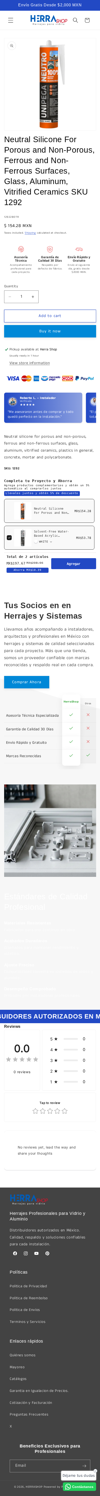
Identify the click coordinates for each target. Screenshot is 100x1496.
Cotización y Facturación (31, 1403)
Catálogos (18, 1379)
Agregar (73, 564)
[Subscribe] (84, 1466)
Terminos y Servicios (27, 1322)
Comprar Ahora (26, 682)
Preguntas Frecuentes (29, 1414)
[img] (22, 1060)
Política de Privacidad (28, 1286)
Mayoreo (17, 1367)
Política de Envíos (25, 1310)
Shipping (30, 233)
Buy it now (50, 331)
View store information (29, 363)
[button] (11, 20)
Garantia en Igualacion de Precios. (39, 1391)
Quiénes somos (23, 1355)
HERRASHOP (34, 1487)
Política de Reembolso (29, 1298)
